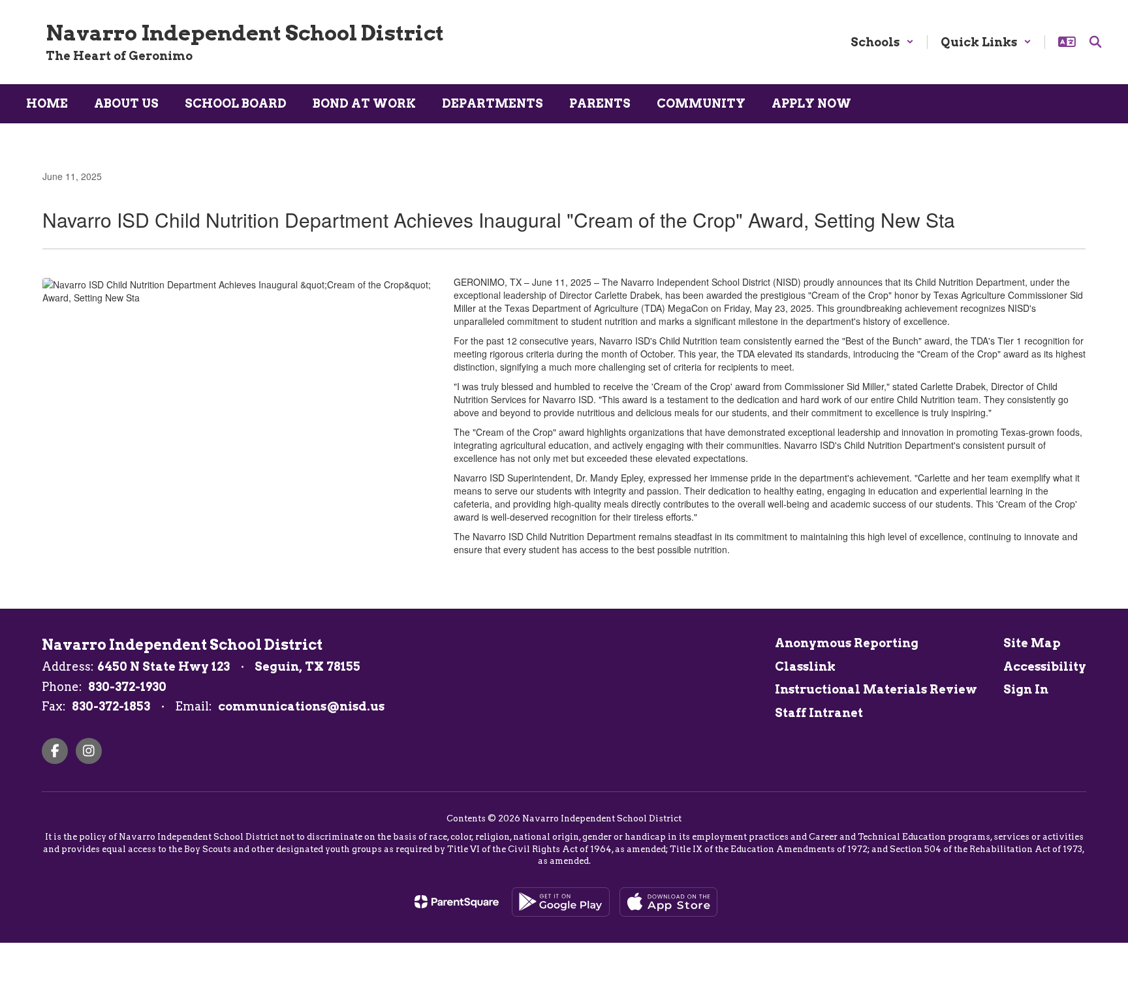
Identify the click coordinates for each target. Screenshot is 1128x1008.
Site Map (1032, 643)
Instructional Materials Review (876, 689)
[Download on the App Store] (668, 902)
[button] (882, 42)
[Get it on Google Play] (561, 902)
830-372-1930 (127, 687)
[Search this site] (1095, 41)
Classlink (805, 666)
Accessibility (1044, 666)
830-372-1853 (111, 706)
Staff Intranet (819, 713)
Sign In (1025, 689)
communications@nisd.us (301, 706)
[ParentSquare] (456, 901)
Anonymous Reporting (846, 643)
